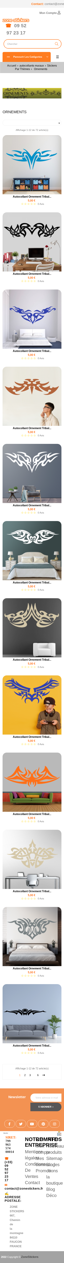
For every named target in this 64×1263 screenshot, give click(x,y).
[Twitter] (21, 1124)
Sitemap (54, 1158)
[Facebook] (10, 1124)
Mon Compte (48, 13)
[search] (57, 44)
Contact (32, 1182)
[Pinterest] (43, 1124)
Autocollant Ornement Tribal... (32, 196)
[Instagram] (55, 1124)
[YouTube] (32, 1124)
